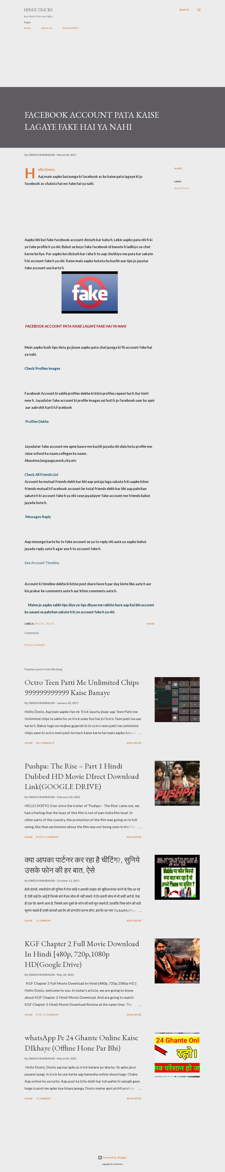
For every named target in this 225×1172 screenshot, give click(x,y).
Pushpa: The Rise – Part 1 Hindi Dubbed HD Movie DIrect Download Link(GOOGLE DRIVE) (82, 776)
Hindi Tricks (38, 9)
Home (27, 27)
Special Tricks (181, 188)
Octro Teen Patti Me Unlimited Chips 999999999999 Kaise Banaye (82, 687)
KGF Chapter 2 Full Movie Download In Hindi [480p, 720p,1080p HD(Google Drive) (82, 953)
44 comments (45, 742)
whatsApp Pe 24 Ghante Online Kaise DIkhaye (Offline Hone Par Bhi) (81, 1042)
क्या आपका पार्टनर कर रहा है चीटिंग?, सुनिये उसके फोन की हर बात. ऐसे (82, 865)
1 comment (43, 920)
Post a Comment (35, 644)
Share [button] (178, 168)
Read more (134, 742)
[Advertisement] (105, 62)
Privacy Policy (70, 27)
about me (46, 27)
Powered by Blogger (114, 1157)
